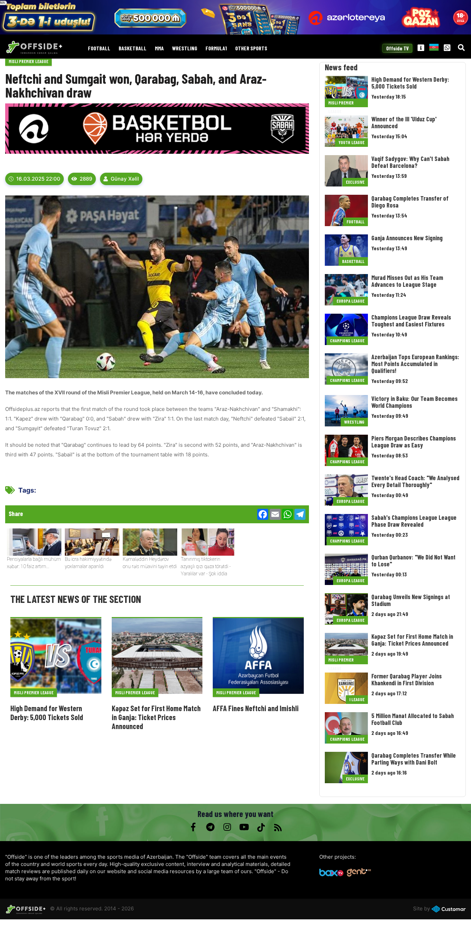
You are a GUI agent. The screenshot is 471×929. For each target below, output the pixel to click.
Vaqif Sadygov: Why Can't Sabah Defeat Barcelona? (410, 162)
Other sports (251, 48)
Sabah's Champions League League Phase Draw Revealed (414, 521)
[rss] (277, 827)
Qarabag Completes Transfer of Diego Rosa (410, 201)
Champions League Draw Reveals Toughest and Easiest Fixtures (411, 320)
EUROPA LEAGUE (350, 301)
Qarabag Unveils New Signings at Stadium (410, 600)
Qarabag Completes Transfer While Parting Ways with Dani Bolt (413, 758)
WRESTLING (184, 48)
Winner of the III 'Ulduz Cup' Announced (404, 122)
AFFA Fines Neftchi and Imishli (256, 708)
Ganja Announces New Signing (407, 238)
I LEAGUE (356, 699)
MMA (159, 48)
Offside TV (397, 48)
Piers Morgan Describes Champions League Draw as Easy (413, 441)
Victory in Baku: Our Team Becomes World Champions (414, 402)
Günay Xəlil (125, 178)
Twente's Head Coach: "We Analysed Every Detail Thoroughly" (415, 481)
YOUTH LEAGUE (351, 142)
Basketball (133, 48)
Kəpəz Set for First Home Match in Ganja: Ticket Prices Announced (156, 717)
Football (99, 48)
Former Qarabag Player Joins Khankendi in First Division (406, 679)
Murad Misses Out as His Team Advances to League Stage (407, 281)
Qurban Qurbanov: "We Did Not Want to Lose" (413, 560)
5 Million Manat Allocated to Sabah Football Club (412, 719)
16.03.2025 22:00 (38, 178)
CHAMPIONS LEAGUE (347, 340)
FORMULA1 (216, 48)
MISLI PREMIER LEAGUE (28, 61)
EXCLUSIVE (355, 182)
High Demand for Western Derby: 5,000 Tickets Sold (46, 712)
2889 (86, 178)
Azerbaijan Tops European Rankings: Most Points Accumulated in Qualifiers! (415, 363)
